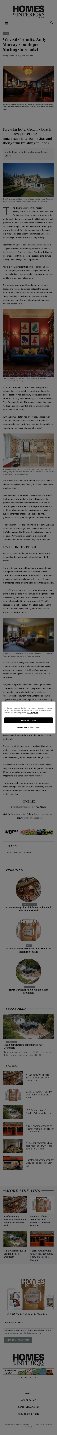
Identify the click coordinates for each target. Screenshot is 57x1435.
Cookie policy (32, 713)
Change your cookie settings (28, 727)
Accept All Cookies (28, 720)
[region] (28, 717)
